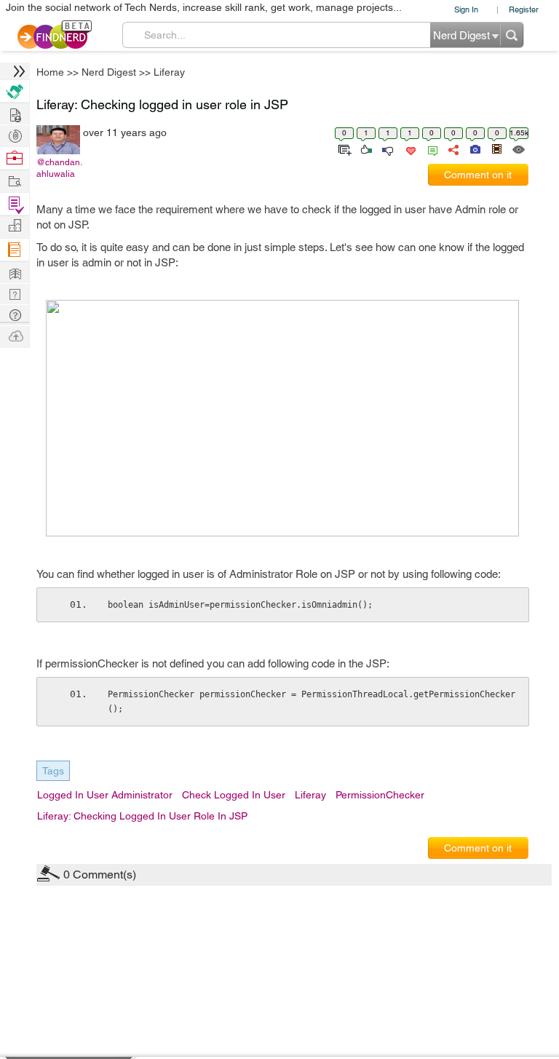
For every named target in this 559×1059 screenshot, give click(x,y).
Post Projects (14, 113)
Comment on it (478, 175)
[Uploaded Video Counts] (496, 148)
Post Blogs (14, 335)
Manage (14, 204)
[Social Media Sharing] (452, 148)
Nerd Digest (109, 72)
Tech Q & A (14, 293)
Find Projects (14, 180)
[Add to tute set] (343, 148)
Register (524, 9)
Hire (14, 91)
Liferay (169, 72)
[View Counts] (518, 148)
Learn (14, 250)
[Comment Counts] (430, 148)
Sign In (466, 9)
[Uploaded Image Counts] (474, 148)
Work (14, 158)
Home (50, 72)
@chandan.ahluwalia (59, 168)
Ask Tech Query (14, 314)
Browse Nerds (14, 134)
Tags (53, 771)
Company (14, 226)
